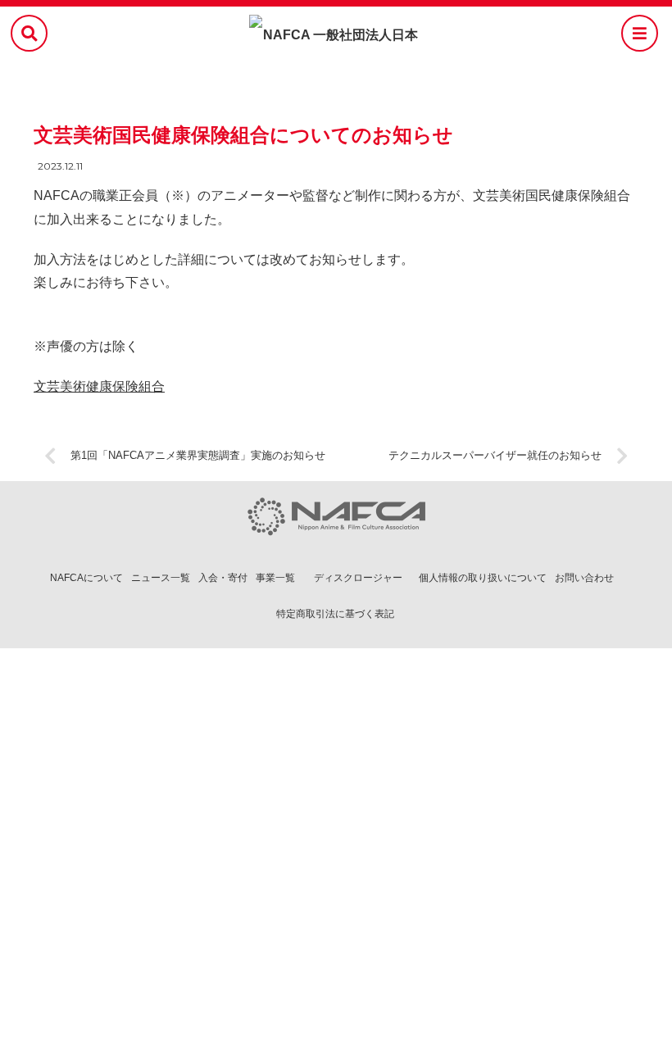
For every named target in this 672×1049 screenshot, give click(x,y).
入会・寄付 (222, 578)
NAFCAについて (86, 578)
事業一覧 (275, 578)
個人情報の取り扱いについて (483, 578)
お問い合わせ (584, 578)
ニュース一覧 (160, 578)
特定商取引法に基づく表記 (335, 614)
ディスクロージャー (358, 578)
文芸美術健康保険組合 (99, 386)
